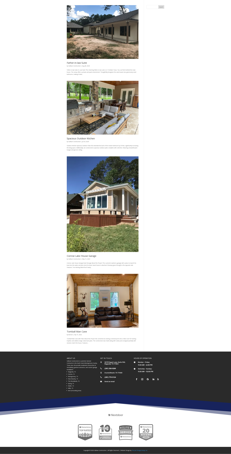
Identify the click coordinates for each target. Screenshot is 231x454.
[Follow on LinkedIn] (153, 379)
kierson (70, 334)
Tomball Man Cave (77, 331)
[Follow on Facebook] (137, 379)
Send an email (109, 381)
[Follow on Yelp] (158, 379)
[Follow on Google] (148, 379)
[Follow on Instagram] (142, 379)
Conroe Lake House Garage (81, 255)
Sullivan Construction (74, 66)
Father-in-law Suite (77, 62)
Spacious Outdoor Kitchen (81, 138)
